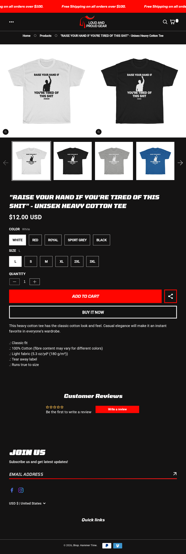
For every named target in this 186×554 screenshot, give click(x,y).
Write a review (117, 409)
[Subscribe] (175, 474)
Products (45, 35)
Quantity (17, 274)
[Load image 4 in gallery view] (155, 161)
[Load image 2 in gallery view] (72, 161)
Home (27, 35)
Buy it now (93, 312)
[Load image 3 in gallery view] (114, 161)
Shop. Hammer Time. (85, 545)
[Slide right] (180, 163)
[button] (11, 22)
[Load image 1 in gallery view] (31, 161)
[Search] (166, 22)
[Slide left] (6, 163)
